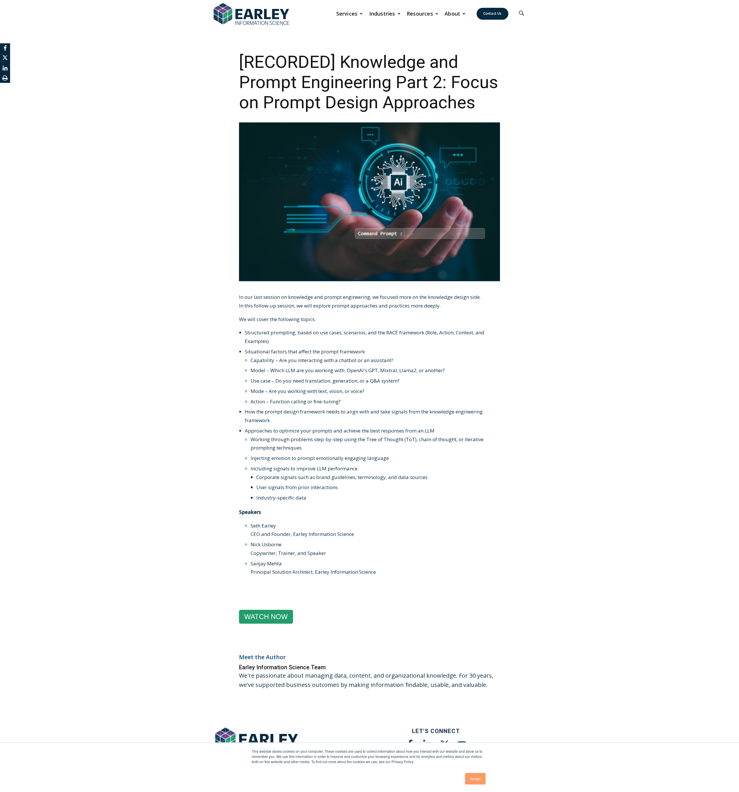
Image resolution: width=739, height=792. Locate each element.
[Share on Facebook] (5, 48)
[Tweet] (5, 58)
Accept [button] (475, 778)
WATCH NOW (266, 616)
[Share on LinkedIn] (5, 68)
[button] (349, 13)
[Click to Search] (521, 13)
